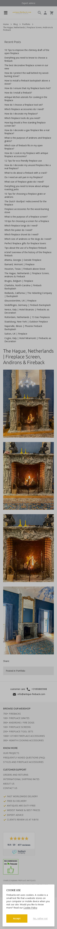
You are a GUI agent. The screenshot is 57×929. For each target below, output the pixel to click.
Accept (17, 918)
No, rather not (40, 918)
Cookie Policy (30, 907)
